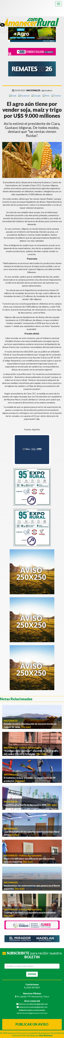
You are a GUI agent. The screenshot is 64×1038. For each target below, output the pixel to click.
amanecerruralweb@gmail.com (33, 1007)
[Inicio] (32, 20)
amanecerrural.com (16, 1033)
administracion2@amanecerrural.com (32, 1013)
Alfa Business (46, 1035)
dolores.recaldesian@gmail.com (33, 1004)
